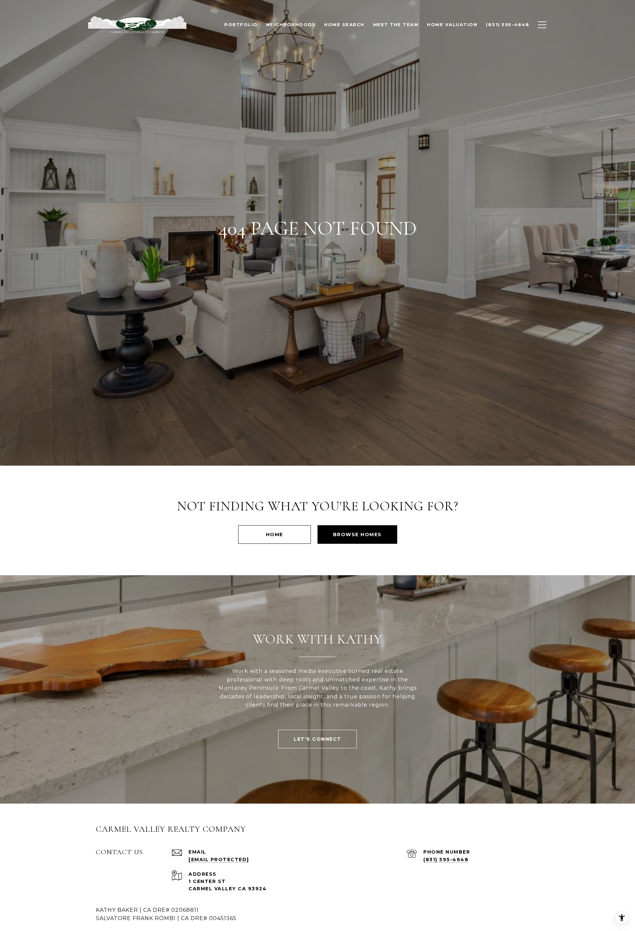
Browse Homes (357, 534)
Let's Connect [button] (317, 739)
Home (274, 534)
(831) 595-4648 (445, 859)
